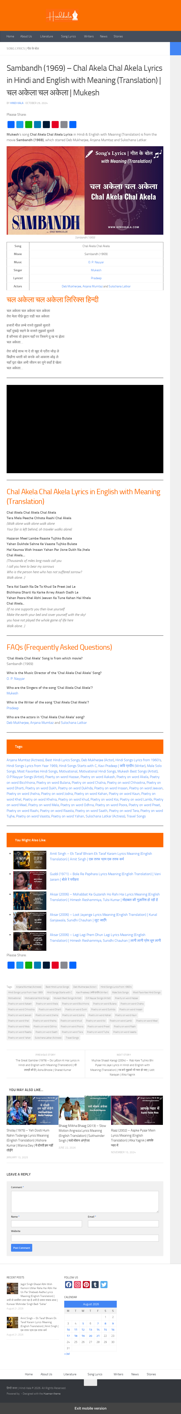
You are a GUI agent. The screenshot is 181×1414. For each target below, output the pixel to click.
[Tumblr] (46, 124)
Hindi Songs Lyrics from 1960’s (138, 760)
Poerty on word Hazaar (62, 777)
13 (90, 1329)
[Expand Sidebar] (175, 48)
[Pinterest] (55, 124)
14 (98, 1329)
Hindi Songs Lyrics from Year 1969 (32, 766)
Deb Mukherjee (71, 286)
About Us (26, 36)
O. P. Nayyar (96, 262)
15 (105, 1329)
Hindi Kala (16, 103)
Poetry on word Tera (124, 811)
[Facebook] (11, 124)
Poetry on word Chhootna (126, 782)
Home (10, 36)
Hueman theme (51, 1393)
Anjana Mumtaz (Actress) (25, 760)
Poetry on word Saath (91, 811)
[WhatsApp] (28, 124)
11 (75, 1329)
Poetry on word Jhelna (23, 794)
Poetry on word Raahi (22, 811)
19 (83, 1335)
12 (83, 1329)
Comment (17, 1187)
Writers (89, 36)
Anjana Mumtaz (93, 286)
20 (90, 1335)
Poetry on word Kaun (124, 794)
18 (75, 1335)
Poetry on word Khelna (40, 799)
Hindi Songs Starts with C (78, 766)
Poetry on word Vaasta (33, 816)
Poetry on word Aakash (98, 777)
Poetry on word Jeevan (146, 788)
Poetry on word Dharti (50, 1009)
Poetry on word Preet (144, 805)
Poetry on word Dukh (41, 788)
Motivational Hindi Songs (97, 771)
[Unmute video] (85, 429)
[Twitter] (19, 124)
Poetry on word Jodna (57, 794)
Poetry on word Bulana (53, 782)
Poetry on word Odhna (77, 805)
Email (92, 1216)
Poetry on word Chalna (89, 782)
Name (15, 1216)
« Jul (67, 1353)
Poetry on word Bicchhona (75, 1003)
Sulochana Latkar (120, 286)
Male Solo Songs (120, 992)
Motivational (68, 771)
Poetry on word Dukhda (75, 788)
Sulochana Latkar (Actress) (105, 816)
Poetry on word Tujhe (98, 1032)
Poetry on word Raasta (57, 811)
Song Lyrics (68, 36)
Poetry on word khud (73, 799)
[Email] (64, 124)
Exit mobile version (91, 1408)
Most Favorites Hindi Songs (37, 771)
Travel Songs (136, 816)
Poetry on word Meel (147, 1020)
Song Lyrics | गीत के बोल (23, 48)
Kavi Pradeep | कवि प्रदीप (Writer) (121, 766)
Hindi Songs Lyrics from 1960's (116, 987)
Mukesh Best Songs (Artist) (137, 771)
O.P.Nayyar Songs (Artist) (25, 777)
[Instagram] (77, 1284)
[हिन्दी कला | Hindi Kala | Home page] (62, 15)
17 (68, 1335)
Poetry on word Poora (111, 805)
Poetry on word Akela (132, 777)
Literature (46, 36)
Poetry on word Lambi (136, 799)
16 (112, 1329)
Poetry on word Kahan (90, 794)
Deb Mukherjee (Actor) (97, 760)
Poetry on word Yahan (67, 816)
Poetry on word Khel (18, 1020)
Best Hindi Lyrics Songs (62, 760)
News (103, 36)
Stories (118, 36)
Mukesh (96, 270)
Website (15, 1231)
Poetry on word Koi (104, 799)
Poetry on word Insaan (111, 788)
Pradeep (96, 278)
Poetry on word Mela (43, 805)
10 (68, 1329)
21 (98, 1335)
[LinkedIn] (37, 124)
